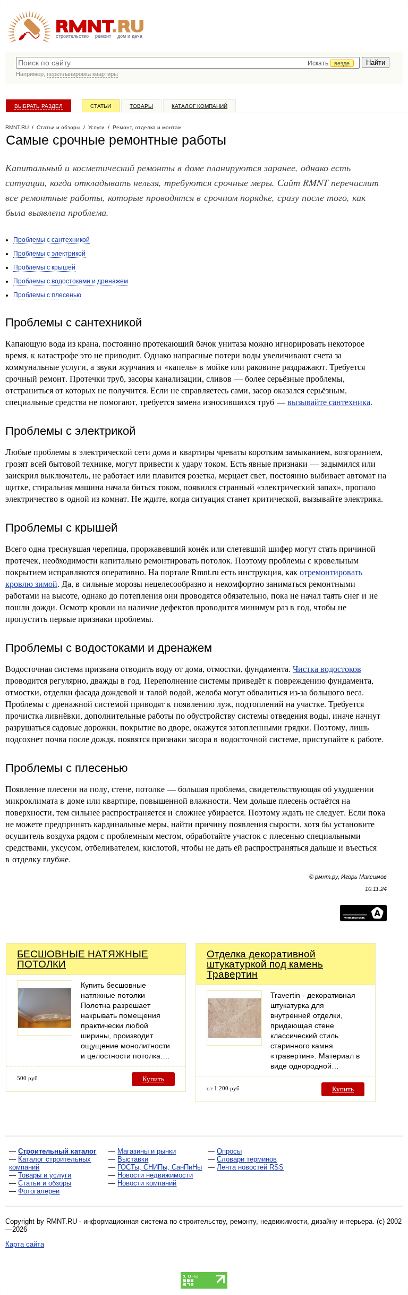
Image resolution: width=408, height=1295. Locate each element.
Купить (153, 1079)
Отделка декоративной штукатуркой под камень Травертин (265, 964)
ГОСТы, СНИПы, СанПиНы (159, 1167)
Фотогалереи (39, 1191)
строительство (72, 36)
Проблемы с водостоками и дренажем (70, 281)
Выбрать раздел (38, 106)
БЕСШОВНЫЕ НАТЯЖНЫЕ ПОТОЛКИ (82, 959)
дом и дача (129, 36)
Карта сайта (24, 1244)
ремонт (103, 36)
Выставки (132, 1159)
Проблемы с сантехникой (51, 239)
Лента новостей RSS (250, 1167)
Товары (141, 106)
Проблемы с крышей (44, 267)
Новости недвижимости (155, 1175)
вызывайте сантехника (328, 401)
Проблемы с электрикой (49, 253)
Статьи (100, 106)
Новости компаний (146, 1183)
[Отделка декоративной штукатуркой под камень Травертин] (234, 1043)
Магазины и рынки (146, 1151)
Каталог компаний (199, 106)
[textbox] (188, 63)
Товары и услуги (44, 1175)
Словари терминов (247, 1159)
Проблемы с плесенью (47, 295)
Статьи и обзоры (44, 1183)
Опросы (229, 1151)
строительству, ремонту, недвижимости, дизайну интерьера (275, 1221)
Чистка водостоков (327, 668)
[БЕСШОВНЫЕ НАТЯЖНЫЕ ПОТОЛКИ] (45, 1033)
